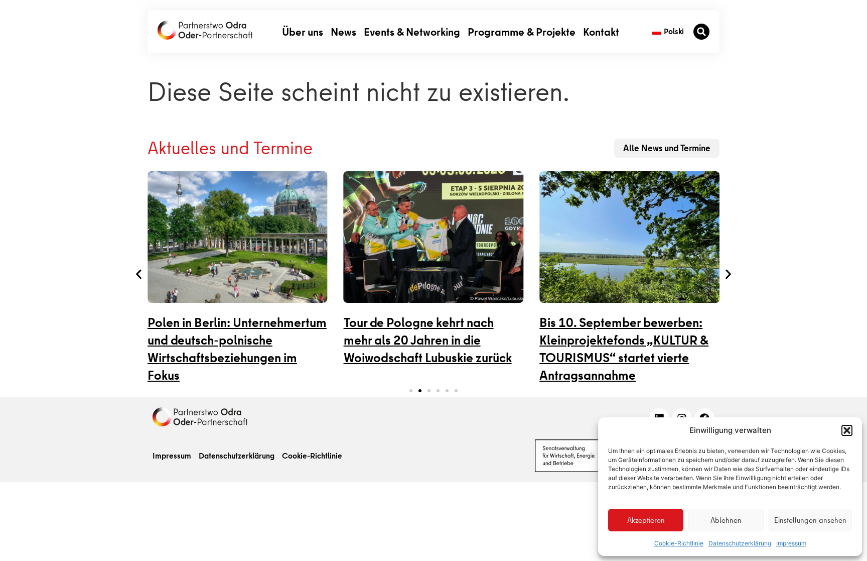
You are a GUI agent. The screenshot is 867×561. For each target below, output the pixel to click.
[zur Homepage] (200, 416)
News (343, 31)
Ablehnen (726, 520)
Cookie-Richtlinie (678, 543)
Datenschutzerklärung (739, 543)
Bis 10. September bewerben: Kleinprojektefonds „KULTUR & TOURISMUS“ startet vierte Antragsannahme (623, 349)
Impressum (791, 543)
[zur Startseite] (205, 30)
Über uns (302, 31)
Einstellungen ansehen (810, 520)
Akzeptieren (646, 520)
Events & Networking (412, 31)
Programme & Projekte (521, 31)
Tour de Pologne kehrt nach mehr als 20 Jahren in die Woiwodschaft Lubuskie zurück (428, 340)
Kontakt (601, 31)
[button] (847, 430)
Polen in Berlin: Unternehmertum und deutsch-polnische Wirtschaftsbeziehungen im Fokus (237, 349)
